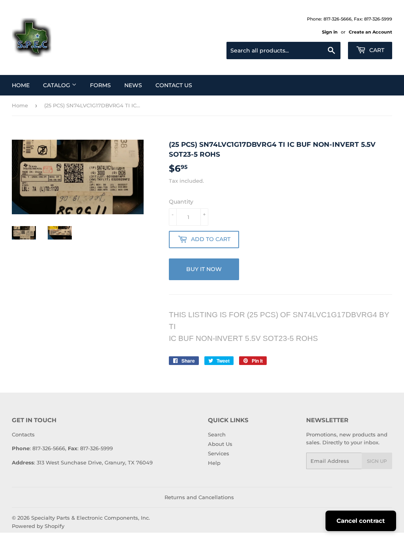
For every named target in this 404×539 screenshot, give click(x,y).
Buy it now (204, 269)
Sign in (330, 32)
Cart (376, 50)
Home (21, 85)
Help (214, 463)
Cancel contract (361, 520)
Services (218, 453)
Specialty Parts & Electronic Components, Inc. (90, 518)
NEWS (133, 85)
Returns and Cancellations (199, 497)
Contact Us (173, 85)
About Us (220, 444)
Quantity (181, 201)
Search (217, 434)
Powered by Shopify (38, 526)
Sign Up (377, 461)
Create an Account (370, 32)
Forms (100, 85)
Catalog (57, 85)
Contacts (23, 434)
